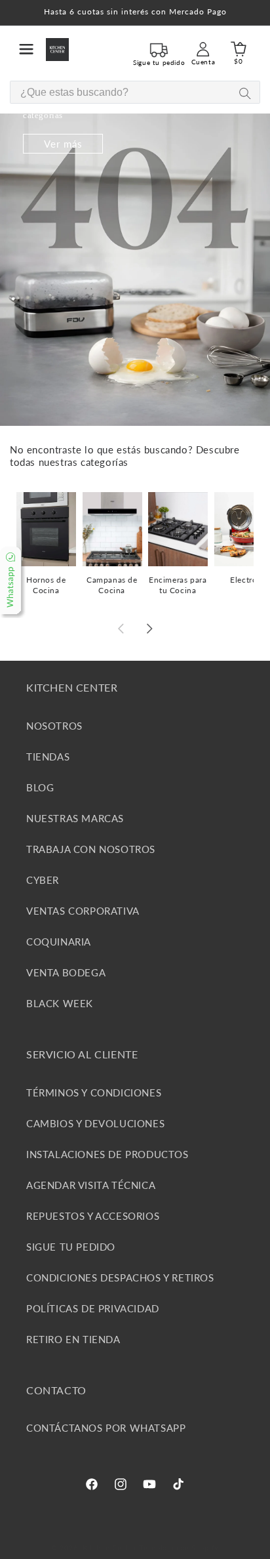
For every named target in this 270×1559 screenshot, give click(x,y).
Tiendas (47, 756)
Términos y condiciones (93, 1092)
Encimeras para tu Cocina (177, 584)
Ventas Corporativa (83, 911)
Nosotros (54, 726)
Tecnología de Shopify (179, 1547)
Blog (40, 787)
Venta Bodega (66, 972)
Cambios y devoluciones (95, 1123)
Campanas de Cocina (112, 584)
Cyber (42, 880)
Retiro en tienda (73, 1339)
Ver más (63, 144)
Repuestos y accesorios (92, 1216)
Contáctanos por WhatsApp (105, 1428)
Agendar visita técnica (90, 1185)
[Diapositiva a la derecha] (149, 628)
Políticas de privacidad (92, 1308)
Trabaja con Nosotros (90, 849)
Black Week (59, 1003)
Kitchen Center (110, 1547)
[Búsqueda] (245, 92)
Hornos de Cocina (46, 584)
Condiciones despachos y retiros (120, 1277)
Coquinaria (58, 941)
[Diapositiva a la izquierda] (120, 628)
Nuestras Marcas (75, 818)
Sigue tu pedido (70, 1247)
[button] (26, 49)
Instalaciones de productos (107, 1154)
